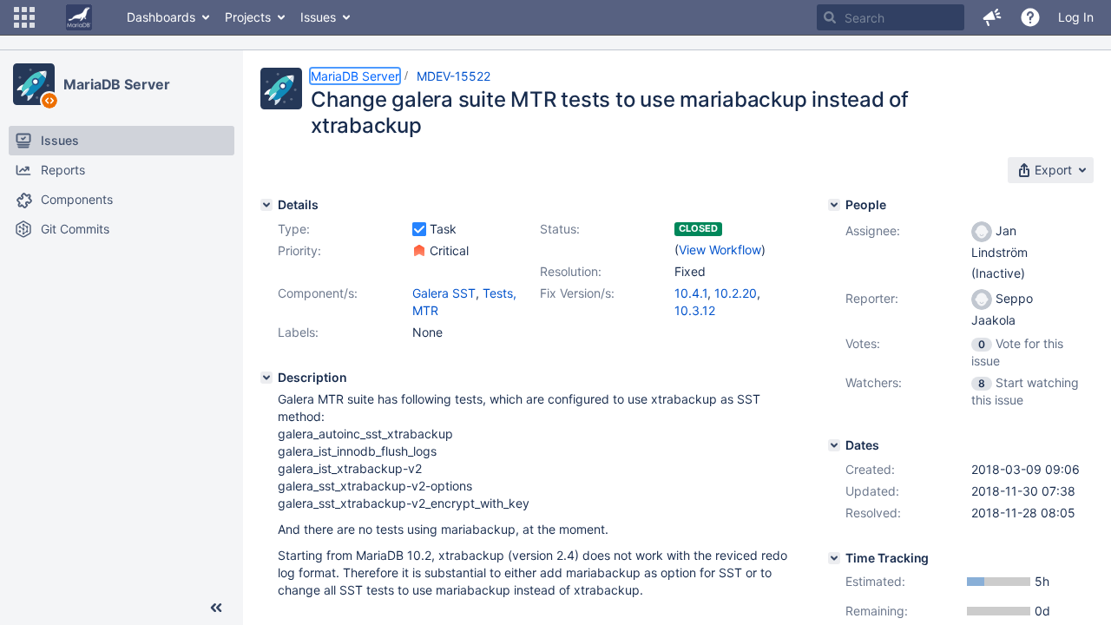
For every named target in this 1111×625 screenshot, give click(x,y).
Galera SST (444, 293)
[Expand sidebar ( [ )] (216, 608)
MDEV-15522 (453, 76)
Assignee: (872, 230)
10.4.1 (690, 293)
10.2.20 (735, 293)
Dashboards (161, 17)
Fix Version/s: (577, 293)
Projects (248, 17)
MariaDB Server (116, 84)
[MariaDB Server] (34, 84)
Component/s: (318, 293)
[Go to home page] (79, 17)
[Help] (1030, 17)
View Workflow (720, 249)
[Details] (266, 205)
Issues (318, 17)
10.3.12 (694, 310)
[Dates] (834, 445)
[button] (24, 17)
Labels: (298, 332)
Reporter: (871, 298)
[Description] (266, 378)
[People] (834, 205)
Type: (294, 228)
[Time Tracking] (834, 558)
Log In (1076, 17)
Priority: (299, 250)
